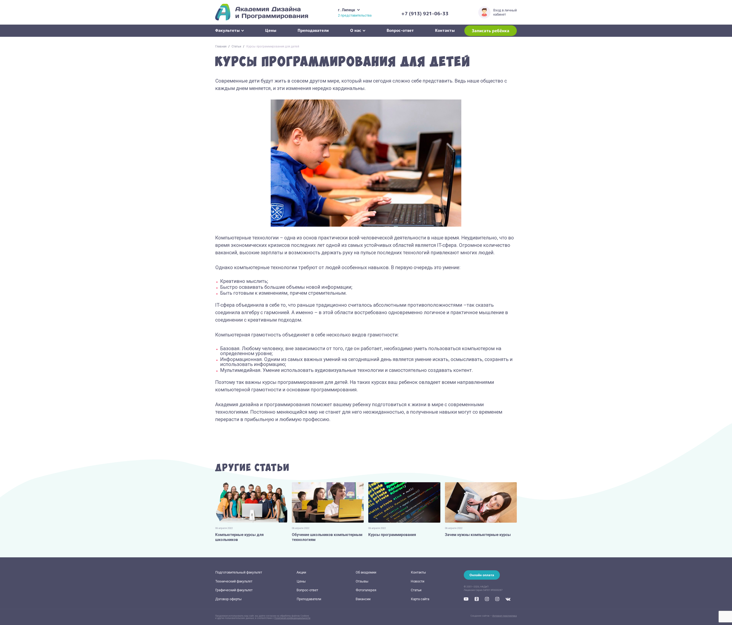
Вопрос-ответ (400, 29)
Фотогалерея (366, 590)
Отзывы (362, 581)
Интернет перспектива (504, 616)
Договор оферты (228, 599)
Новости (417, 581)
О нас (355, 29)
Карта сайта (420, 599)
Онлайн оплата (482, 575)
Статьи (236, 46)
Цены (270, 29)
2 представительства (355, 15)
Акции (301, 572)
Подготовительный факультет (238, 572)
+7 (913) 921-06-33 (425, 13)
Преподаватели (313, 29)
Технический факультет (233, 581)
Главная (220, 46)
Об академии (366, 572)
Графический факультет (234, 590)
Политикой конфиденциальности (292, 618)
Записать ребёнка (490, 31)
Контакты (445, 29)
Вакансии (363, 599)
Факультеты (227, 29)
